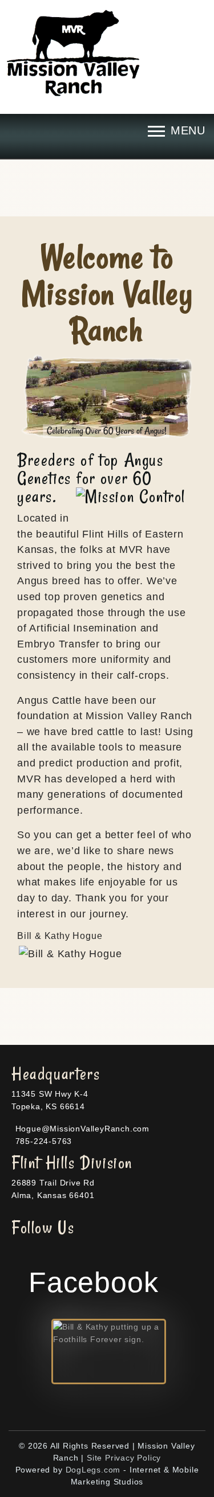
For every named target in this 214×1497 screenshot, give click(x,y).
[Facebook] (40, 1237)
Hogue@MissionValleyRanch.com (81, 1128)
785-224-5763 (42, 1141)
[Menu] (176, 131)
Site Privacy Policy (124, 1457)
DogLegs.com (93, 1469)
